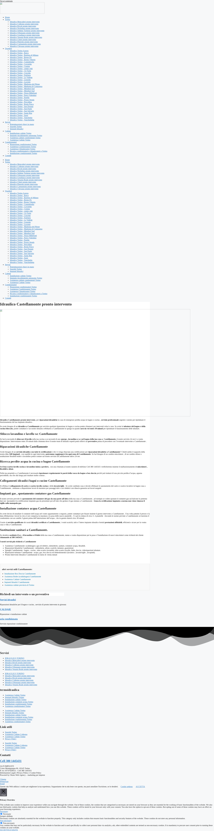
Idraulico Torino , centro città (21, 69)
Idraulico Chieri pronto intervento (23, 40)
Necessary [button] (4, 811)
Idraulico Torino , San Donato (21, 106)
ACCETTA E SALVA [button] (9, 830)
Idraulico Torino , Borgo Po (21, 57)
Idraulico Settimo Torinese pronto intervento (27, 31)
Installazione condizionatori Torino (23, 153)
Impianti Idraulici (16, 129)
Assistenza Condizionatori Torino (23, 147)
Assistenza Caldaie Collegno (16, 734)
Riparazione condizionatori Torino (23, 144)
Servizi (7, 122)
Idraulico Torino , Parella (19, 98)
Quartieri (8, 48)
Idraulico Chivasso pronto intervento (24, 46)
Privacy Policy (10, 739)
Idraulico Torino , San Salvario (22, 111)
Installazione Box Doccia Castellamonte (20, 574)
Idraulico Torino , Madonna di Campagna (26, 86)
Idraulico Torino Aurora (19, 51)
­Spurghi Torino (16, 127)
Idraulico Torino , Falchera (20, 75)
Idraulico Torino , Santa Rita (21, 113)
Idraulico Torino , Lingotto (20, 80)
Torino (7, 19)
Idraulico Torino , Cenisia (20, 66)
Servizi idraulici (8, 599)
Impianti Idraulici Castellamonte (16, 582)
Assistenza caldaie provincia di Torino (19, 585)
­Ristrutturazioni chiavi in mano (22, 124)
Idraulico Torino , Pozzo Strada (22, 100)
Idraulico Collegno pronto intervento (24, 24)
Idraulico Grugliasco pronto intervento (25, 35)
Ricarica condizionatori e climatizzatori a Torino (28, 151)
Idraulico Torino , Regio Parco (22, 104)
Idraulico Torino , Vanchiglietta (22, 120)
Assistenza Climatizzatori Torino (22, 149)
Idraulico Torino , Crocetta (20, 73)
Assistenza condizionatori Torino (18, 706)
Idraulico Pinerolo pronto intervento (24, 42)
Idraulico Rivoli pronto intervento (23, 26)
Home (7, 17)
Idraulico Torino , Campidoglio (22, 62)
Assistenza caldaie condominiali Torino (25, 138)
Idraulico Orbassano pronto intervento (25, 33)
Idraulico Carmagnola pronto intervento (25, 44)
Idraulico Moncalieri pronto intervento (25, 22)
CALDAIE (5, 609)
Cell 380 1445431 (11, 760)
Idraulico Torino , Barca (19, 53)
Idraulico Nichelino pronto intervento (24, 28)
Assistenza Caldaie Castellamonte (17, 579)
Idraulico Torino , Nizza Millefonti (23, 93)
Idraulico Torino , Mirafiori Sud (22, 89)
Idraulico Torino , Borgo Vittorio (22, 60)
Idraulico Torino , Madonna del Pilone (25, 84)
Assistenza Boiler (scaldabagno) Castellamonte (22, 576)
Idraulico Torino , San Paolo (21, 109)
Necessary (7, 814)
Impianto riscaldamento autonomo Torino (26, 135)
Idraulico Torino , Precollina (21, 102)
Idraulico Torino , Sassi (19, 115)
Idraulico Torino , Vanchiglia (21, 118)
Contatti (8, 156)
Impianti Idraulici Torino (14, 697)
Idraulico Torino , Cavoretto (21, 64)
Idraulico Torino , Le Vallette (21, 77)
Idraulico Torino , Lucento (20, 82)
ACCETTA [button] (140, 787)
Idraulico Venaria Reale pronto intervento (26, 37)
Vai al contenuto (6, 1)
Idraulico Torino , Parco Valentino (23, 95)
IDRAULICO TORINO (14, 658)
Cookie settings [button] (127, 787)
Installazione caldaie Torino (20, 133)
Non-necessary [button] (6, 821)
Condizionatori (11, 142)
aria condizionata (9, 619)
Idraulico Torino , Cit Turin (20, 71)
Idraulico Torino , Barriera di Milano (24, 55)
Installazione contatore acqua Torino (19, 702)
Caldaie (8, 131)
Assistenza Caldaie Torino (20, 140)
